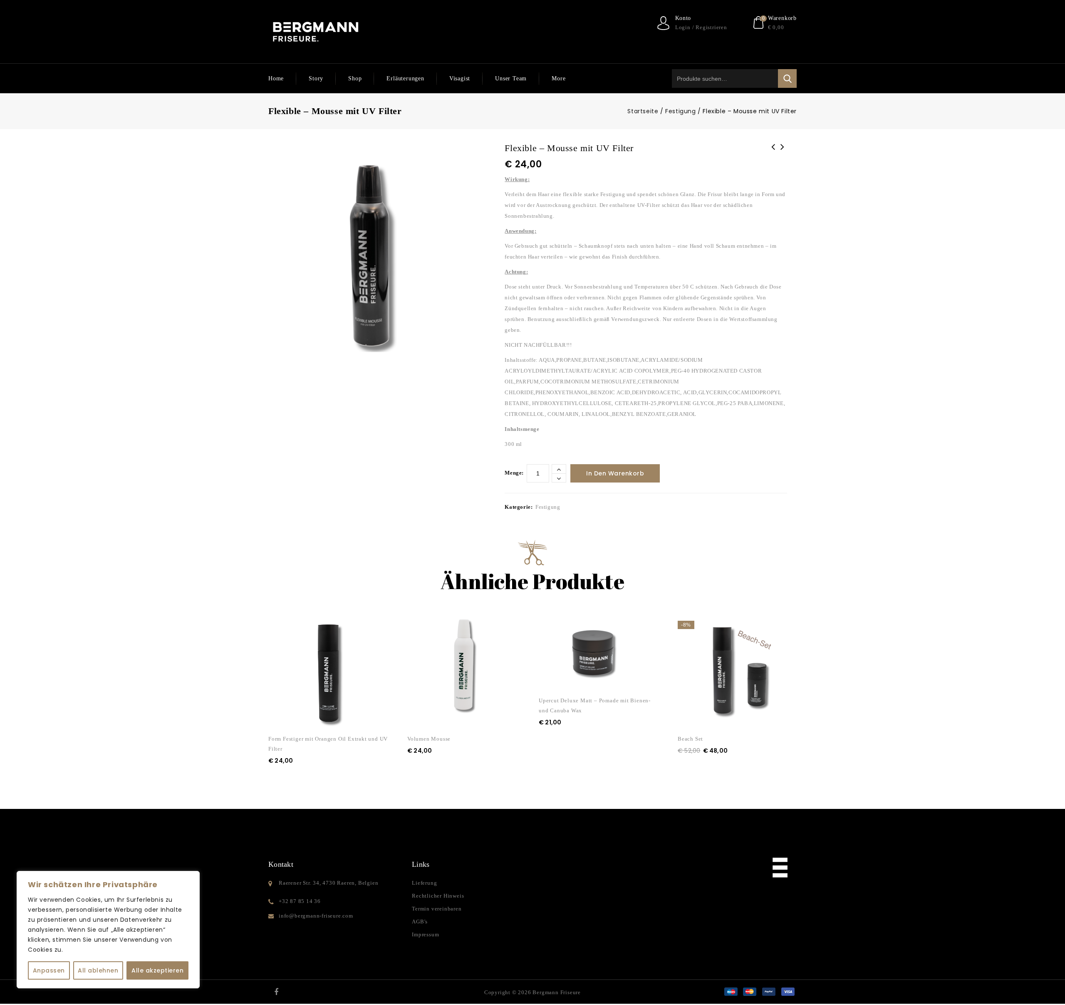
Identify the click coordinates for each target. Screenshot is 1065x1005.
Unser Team (511, 78)
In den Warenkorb (615, 473)
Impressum (425, 934)
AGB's (420, 921)
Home (276, 78)
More (558, 78)
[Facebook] (276, 991)
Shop (355, 78)
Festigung (680, 111)
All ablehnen (98, 970)
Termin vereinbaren (436, 908)
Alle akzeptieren (157, 970)
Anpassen (49, 970)
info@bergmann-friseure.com (316, 916)
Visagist (459, 78)
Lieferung (424, 883)
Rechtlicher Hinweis (438, 896)
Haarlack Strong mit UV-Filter (782, 152)
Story (316, 78)
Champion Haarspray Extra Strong (773, 152)
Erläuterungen (405, 78)
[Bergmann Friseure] (315, 31)
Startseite (642, 111)
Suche (787, 78)
